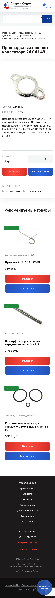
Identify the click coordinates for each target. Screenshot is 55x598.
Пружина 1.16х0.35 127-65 (22, 262)
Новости (27, 499)
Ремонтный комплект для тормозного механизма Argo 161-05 (27, 426)
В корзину (14, 171)
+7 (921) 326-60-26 (27, 537)
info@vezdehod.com (11, 186)
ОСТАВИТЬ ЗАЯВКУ (44, 587)
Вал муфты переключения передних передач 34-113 (22, 342)
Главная (6, 33)
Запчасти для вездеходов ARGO (26, 33)
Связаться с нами (27, 549)
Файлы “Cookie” (12, 585)
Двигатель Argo (9, 36)
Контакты (27, 521)
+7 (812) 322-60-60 (27, 531)
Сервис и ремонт (27, 488)
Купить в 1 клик (40, 171)
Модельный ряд (27, 483)
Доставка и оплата (27, 510)
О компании (27, 516)
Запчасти (28, 494)
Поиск (47, 19)
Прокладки (24, 36)
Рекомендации (27, 505)
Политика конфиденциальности (35, 585)
